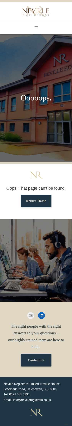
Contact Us (36, 360)
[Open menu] (36, 27)
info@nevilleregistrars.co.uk (32, 400)
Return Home (36, 201)
